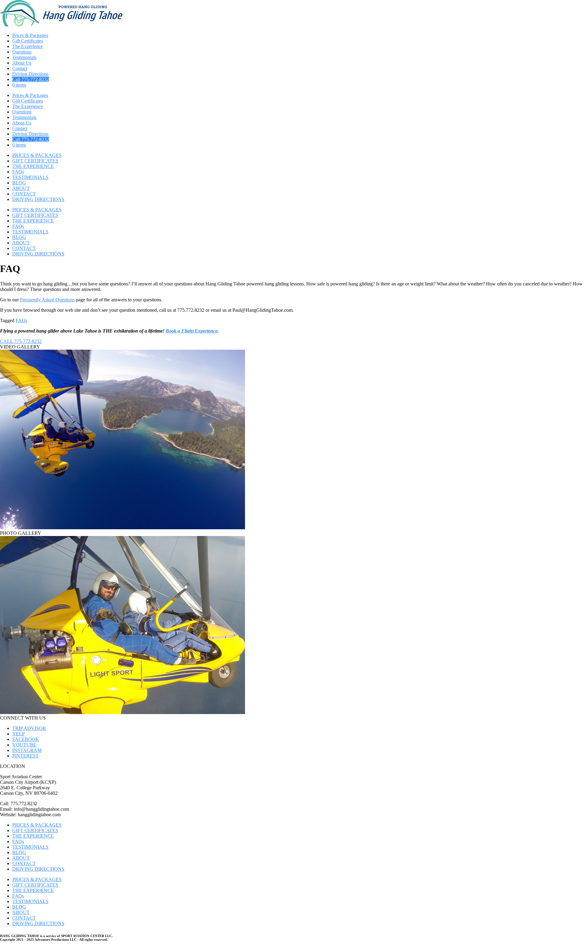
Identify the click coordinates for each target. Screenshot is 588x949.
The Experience (27, 46)
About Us (21, 62)
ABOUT (21, 188)
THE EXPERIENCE (33, 166)
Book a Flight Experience (191, 330)
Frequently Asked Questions (47, 299)
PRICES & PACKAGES (37, 155)
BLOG (19, 182)
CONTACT (24, 193)
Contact (19, 68)
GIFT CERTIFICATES (35, 160)
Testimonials (24, 57)
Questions (22, 51)
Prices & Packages (30, 35)
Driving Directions (30, 73)
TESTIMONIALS (30, 177)
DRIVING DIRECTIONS (38, 199)
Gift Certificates (27, 40)
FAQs (18, 171)
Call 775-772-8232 (30, 79)
